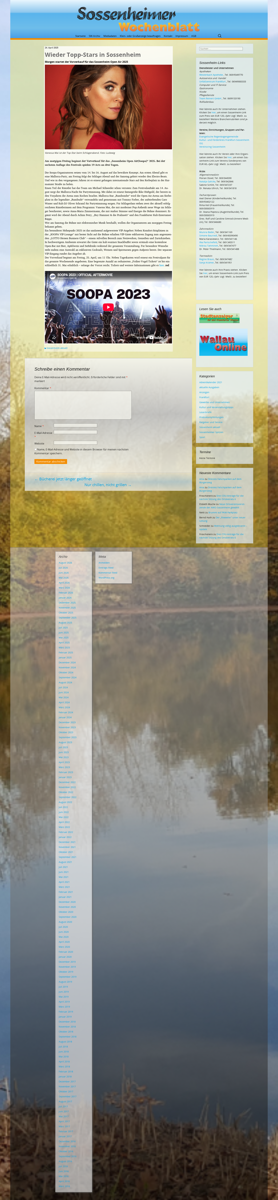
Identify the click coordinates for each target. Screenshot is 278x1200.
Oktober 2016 (66, 1151)
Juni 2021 (64, 871)
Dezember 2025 (67, 602)
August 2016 (65, 1161)
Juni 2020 (64, 931)
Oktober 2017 (66, 1091)
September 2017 (67, 1096)
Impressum (182, 35)
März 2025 (64, 647)
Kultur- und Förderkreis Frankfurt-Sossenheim (224, 139)
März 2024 (64, 707)
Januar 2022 (65, 837)
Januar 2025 (65, 657)
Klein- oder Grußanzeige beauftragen (140, 35)
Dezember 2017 (67, 1081)
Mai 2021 (64, 876)
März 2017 (64, 1126)
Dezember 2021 (67, 842)
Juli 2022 (63, 807)
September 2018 (67, 1036)
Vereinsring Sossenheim (212, 146)
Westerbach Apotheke (211, 74)
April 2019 (64, 1001)
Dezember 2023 (67, 722)
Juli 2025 (63, 627)
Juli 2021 (63, 866)
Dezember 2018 (67, 1021)
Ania (201, 479)
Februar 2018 (66, 1071)
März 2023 (64, 767)
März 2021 (64, 886)
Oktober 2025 (66, 612)
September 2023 (67, 737)
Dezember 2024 (67, 662)
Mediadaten (110, 35)
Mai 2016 (64, 1176)
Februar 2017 (66, 1131)
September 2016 (67, 1156)
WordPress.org (106, 577)
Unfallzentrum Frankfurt (212, 81)
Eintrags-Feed (106, 567)
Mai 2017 (64, 1116)
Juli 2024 (63, 687)
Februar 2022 (66, 832)
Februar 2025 (66, 652)
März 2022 (64, 827)
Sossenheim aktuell (57, 348)
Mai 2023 (64, 757)
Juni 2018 (64, 1051)
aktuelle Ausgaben (209, 387)
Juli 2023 (63, 747)
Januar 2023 (65, 777)
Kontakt (168, 35)
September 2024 (67, 677)
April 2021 (64, 881)
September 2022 (67, 797)
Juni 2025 (64, 632)
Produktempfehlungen (211, 417)
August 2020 (65, 921)
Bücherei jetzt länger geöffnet (63, 478)
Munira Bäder (206, 232)
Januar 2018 (65, 1076)
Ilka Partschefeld (208, 242)
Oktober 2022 (66, 792)
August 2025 (65, 622)
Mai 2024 (64, 697)
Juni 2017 (64, 1111)
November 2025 (67, 607)
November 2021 (67, 847)
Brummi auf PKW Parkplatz (222, 512)
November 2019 (67, 966)
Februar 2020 (66, 951)
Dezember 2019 (67, 961)
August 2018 (65, 1041)
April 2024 (64, 702)
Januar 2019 (65, 1016)
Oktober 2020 (66, 911)
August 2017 (65, 1101)
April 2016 (64, 1181)
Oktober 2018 (66, 1031)
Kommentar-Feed (108, 572)
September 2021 (67, 857)
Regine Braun (206, 259)
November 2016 (67, 1146)
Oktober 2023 (66, 732)
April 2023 (64, 762)
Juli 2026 (63, 567)
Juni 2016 (64, 1171)
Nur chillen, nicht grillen (108, 484)
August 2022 (65, 802)
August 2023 (65, 742)
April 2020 (64, 941)
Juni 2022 (64, 812)
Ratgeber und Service (210, 422)
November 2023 (67, 727)
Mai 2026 (64, 577)
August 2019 (65, 981)
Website (39, 443)
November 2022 (67, 787)
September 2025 (67, 617)
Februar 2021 (66, 891)
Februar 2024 (66, 712)
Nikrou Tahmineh (208, 245)
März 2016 (64, 1186)
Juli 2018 (63, 1046)
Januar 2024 (65, 717)
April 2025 (64, 642)
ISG (201, 143)
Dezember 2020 (67, 901)
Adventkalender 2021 (210, 382)
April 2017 (64, 1121)
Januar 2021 (65, 896)
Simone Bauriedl (208, 235)
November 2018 (67, 1026)
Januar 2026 (65, 597)
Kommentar (42, 388)
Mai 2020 (64, 936)
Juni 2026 (64, 572)
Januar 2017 (65, 1136)
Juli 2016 (63, 1166)
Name (39, 426)
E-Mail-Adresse (43, 435)
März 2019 (64, 1006)
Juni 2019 (64, 991)
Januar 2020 (65, 956)
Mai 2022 (64, 817)
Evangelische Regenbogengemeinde (218, 136)
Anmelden (104, 562)
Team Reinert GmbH (210, 98)
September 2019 (67, 976)
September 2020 (67, 916)
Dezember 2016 (67, 1141)
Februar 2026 (66, 592)
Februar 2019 (66, 1011)
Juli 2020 (63, 926)
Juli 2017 (63, 1106)
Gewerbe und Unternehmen (214, 402)
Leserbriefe (205, 412)
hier (161, 265)
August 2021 (65, 862)
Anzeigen (204, 392)
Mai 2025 (64, 637)
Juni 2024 (64, 692)
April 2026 (64, 582)
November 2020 (67, 906)
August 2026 (65, 562)
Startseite (80, 35)
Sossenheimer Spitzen (211, 432)
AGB (193, 35)
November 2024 (67, 667)
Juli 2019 (63, 986)
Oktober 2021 (66, 852)
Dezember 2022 (67, 782)
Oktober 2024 (66, 672)
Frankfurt (204, 397)
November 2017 (67, 1086)
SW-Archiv (94, 35)
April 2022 (64, 822)
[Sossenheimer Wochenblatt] (139, 18)
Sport (202, 437)
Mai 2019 (64, 996)
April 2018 (64, 1061)
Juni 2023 (64, 752)
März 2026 (64, 587)
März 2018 (64, 1066)
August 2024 (65, 682)
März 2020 (64, 946)
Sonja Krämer (206, 262)
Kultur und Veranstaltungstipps (216, 407)
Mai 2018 (64, 1056)
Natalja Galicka (207, 181)
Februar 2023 (66, 772)
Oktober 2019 (66, 971)
